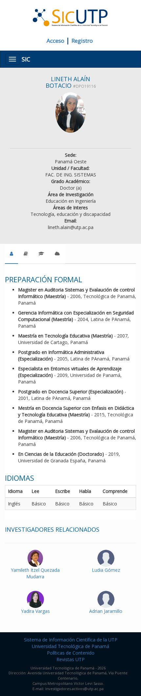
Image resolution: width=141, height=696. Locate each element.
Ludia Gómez (106, 570)
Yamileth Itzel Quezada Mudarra (35, 573)
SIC (26, 59)
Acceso (55, 40)
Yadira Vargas (35, 611)
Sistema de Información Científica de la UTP (70, 640)
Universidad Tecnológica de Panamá (70, 646)
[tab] (11, 254)
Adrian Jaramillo (105, 611)
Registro (82, 40)
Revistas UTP (70, 659)
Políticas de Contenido (70, 653)
